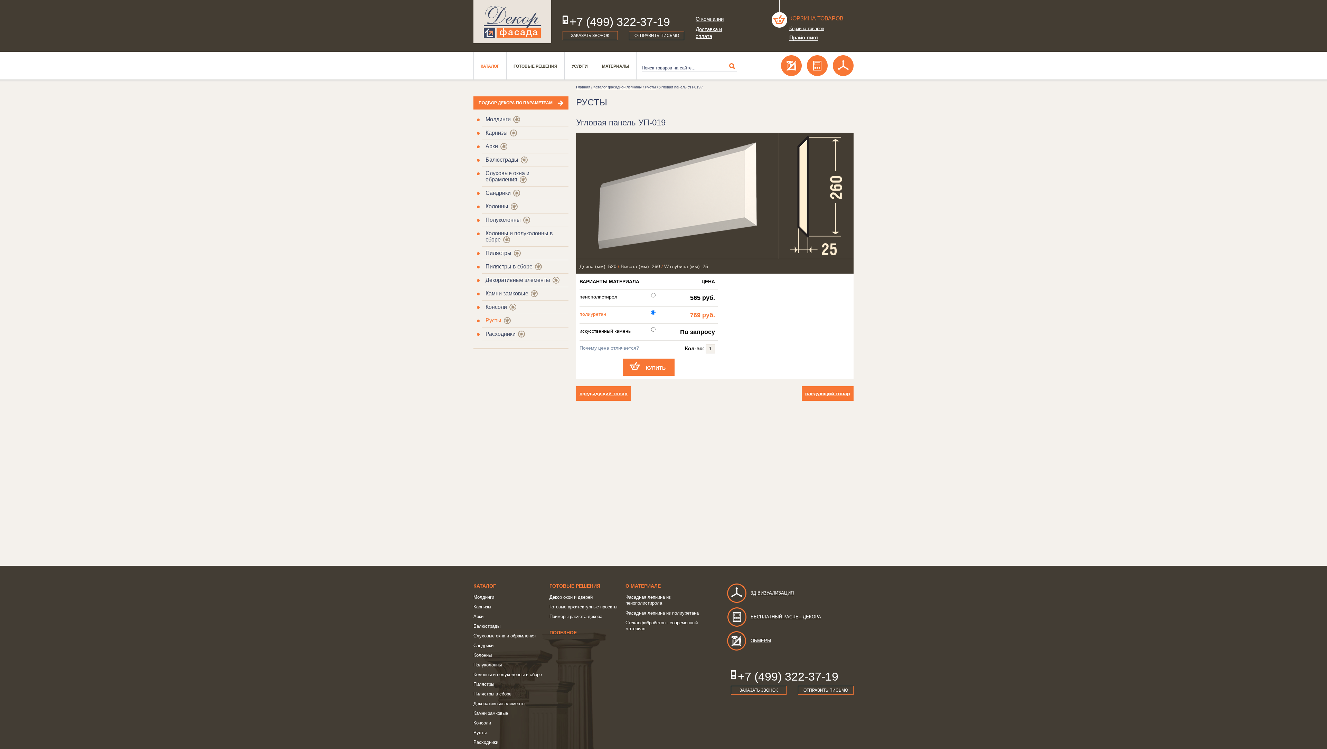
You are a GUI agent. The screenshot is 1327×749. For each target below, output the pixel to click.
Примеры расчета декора (575, 616)
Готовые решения (535, 66)
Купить (656, 368)
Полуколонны (503, 220)
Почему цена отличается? (609, 348)
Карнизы (497, 133)
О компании (710, 19)
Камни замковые (507, 293)
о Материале (643, 586)
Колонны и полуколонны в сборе (507, 674)
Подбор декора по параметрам (516, 103)
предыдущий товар (604, 393)
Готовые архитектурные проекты (583, 606)
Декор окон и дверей (571, 597)
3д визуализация (772, 593)
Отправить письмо (656, 35)
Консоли (496, 307)
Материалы (615, 66)
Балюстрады (502, 160)
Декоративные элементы (518, 280)
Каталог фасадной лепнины (617, 87)
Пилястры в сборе (509, 266)
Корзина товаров (816, 18)
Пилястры (498, 253)
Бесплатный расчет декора (786, 616)
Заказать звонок (590, 35)
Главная (583, 87)
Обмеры (761, 640)
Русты (493, 320)
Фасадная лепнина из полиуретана (662, 613)
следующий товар (827, 393)
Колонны (497, 206)
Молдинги (498, 119)
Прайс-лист (803, 37)
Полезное (563, 632)
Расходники (501, 334)
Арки (492, 146)
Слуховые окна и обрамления (507, 176)
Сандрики (498, 193)
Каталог (490, 66)
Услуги (580, 66)
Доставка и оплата (709, 32)
